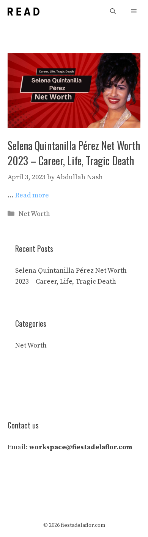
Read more (32, 195)
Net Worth (34, 214)
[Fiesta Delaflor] (23, 11)
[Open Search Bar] (112, 11)
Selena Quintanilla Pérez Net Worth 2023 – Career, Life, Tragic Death (74, 153)
